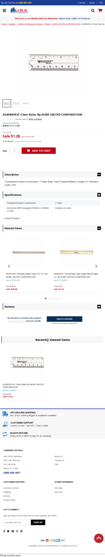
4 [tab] (53, 298)
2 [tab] (48, 298)
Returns (6, 496)
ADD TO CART (41, 151)
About (92, 2)
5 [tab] (56, 298)
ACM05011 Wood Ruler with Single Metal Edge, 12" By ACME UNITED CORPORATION (76, 275)
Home (4, 24)
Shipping (7, 492)
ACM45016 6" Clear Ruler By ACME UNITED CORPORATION (23, 385)
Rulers (48, 24)
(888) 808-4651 (25, 2)
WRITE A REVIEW (64, 319)
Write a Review (35, 119)
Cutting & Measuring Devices (30, 24)
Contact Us (59, 460)
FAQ (101, 2)
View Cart (59, 492)
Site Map (58, 488)
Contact (81, 2)
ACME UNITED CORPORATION (66, 24)
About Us (59, 456)
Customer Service (11, 488)
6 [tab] (59, 298)
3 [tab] (51, 298)
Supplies (12, 24)
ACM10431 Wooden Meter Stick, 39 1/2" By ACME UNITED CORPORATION (26, 275)
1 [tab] (45, 298)
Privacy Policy (9, 500)
